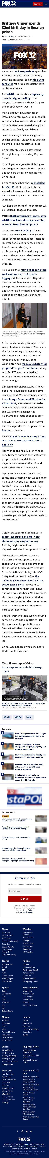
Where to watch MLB (31, 1085)
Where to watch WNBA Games (29, 1113)
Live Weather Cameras (28, 933)
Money (5, 1017)
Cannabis (26, 1026)
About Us (7, 1070)
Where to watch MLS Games (31, 1118)
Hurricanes (27, 949)
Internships (6, 1094)
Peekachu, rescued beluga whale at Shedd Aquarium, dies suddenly (15, 828)
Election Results (29, 967)
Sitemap (5, 1102)
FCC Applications (8, 1100)
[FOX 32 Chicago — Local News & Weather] (9, 4)
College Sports (7, 1011)
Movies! (26, 1002)
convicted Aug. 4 (24, 230)
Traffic (5, 960)
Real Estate (6, 1035)
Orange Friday (7, 1064)
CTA (3, 970)
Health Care (27, 1032)
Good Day (6, 944)
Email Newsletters (9, 1079)
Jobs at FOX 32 (7, 1091)
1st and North (7, 1050)
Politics (26, 960)
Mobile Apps (6, 1077)
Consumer (6, 1023)
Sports (5, 987)
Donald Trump (28, 973)
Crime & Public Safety (10, 941)
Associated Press (22, 37)
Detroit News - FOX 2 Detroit (31, 1056)
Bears (4, 991)
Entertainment (31, 987)
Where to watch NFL (31, 1077)
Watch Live (38, 4)
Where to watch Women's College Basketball (29, 1107)
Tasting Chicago (8, 1059)
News (29, 717)
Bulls (4, 997)
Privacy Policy (27, 910)
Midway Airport (8, 978)
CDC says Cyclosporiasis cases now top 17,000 (16, 838)
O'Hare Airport (7, 976)
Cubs (4, 999)
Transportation (7, 964)
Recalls (25, 1035)
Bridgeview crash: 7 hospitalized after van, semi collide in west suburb (16, 849)
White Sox (6, 1002)
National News (7, 935)
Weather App (28, 946)
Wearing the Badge (9, 1056)
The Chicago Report (30, 970)
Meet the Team (8, 1088)
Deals (4, 1026)
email (31, 1131)
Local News (6, 932)
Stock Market (7, 1040)
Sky (3, 1008)
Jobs (3, 1029)
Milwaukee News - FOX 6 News (30, 1051)
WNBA (18, 717)
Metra (4, 973)
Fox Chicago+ (28, 997)
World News (6, 938)
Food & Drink (28, 999)
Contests (5, 1085)
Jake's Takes (27, 991)
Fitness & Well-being (30, 1029)
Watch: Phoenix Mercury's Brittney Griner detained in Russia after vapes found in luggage (23, 704)
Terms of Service (26, 912)
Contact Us (6, 1082)
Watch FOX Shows (30, 1005)
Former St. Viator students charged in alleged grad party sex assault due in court (30, 746)
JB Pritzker (27, 976)
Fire (3, 1005)
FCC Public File (7, 1097)
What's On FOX (28, 994)
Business (5, 1020)
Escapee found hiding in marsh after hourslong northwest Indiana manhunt (29, 766)
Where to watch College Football (29, 1080)
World (31, 37)
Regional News (31, 1046)
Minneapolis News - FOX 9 (30, 1061)
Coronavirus (27, 1023)
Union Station (7, 981)
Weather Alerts (28, 937)
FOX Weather (28, 952)
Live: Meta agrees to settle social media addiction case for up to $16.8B (17, 820)
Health (26, 1017)
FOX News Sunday (9, 955)
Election (26, 964)
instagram (22, 1131)
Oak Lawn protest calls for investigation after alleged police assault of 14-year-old (30, 777)
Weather (27, 929)
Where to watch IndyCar (29, 1093)
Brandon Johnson (29, 978)
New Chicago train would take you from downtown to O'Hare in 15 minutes (30, 736)
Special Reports (8, 947)
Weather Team (28, 943)
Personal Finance (8, 1032)
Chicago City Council (30, 981)
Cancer (25, 1020)
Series (5, 1046)
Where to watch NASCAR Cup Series (30, 1088)
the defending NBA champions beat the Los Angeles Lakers (22, 580)
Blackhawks (6, 994)
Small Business (7, 1038)
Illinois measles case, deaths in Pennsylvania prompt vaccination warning (18, 860)
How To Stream (8, 1074)
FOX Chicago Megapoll (7, 951)
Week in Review (8, 1053)
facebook (18, 1131)
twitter (27, 1131)
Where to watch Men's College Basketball (29, 1099)
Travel (4, 967)
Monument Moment (10, 1061)
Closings (26, 940)
